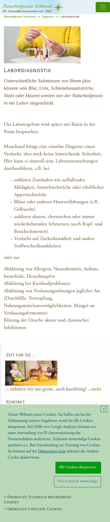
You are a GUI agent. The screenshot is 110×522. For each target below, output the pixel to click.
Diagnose (48, 16)
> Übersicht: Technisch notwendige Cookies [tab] (37, 499)
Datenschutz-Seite (52, 451)
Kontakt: (15, 402)
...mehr (94, 389)
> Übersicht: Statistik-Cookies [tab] (33, 509)
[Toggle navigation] (103, 7)
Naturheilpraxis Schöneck (20, 16)
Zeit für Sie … (20, 355)
